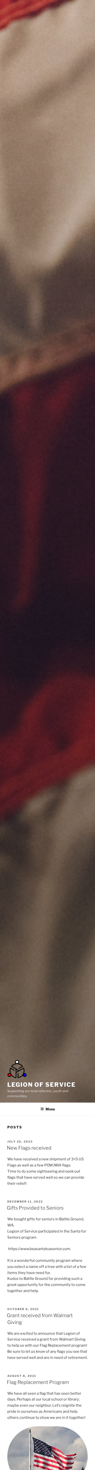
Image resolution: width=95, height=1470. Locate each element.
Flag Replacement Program (38, 1382)
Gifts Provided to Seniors (35, 1208)
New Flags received (29, 1148)
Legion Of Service (41, 1084)
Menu (50, 1109)
